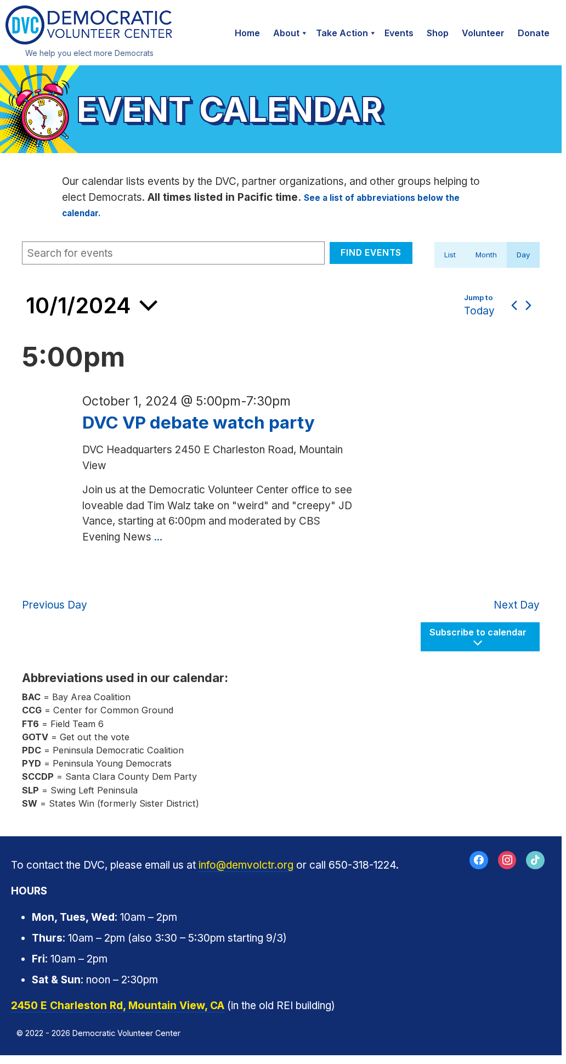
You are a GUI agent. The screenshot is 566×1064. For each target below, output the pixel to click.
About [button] (286, 32)
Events (399, 32)
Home (247, 32)
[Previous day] (514, 305)
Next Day (517, 605)
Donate (534, 32)
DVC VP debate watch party (198, 422)
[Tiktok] (535, 860)
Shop (438, 32)
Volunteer (483, 32)
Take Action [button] (342, 32)
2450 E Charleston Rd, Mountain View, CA (117, 1005)
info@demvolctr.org (246, 865)
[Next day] (528, 305)
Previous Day (54, 605)
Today (479, 311)
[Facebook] (479, 860)
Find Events (371, 252)
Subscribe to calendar (478, 632)
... (158, 537)
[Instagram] (507, 860)
